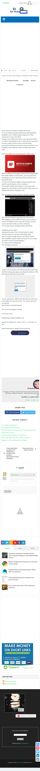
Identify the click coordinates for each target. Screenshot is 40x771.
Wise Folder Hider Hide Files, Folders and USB (15, 438)
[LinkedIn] (38, 755)
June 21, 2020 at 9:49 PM (26, 475)
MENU (7, 3)
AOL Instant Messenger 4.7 (10, 425)
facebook (33, 400)
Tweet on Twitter (29, 412)
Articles (33, 80)
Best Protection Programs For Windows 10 (15, 435)
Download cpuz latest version (27, 449)
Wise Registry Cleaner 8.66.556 (11, 428)
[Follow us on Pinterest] (15, 543)
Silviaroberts (15, 475)
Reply (4, 478)
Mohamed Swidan (10, 681)
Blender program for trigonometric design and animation (19, 430)
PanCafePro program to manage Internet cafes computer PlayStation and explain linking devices (23, 555)
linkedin (27, 400)
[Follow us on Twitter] (7, 543)
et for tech (19, 762)
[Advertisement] (20, 46)
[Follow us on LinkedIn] (23, 543)
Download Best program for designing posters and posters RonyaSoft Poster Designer (13, 453)
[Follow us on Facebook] (3, 543)
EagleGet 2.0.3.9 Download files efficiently (14, 440)
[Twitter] (38, 752)
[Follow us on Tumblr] (19, 543)
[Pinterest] (38, 748)
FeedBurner (24, 743)
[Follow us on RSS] (11, 543)
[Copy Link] (38, 759)
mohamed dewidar (11, 684)
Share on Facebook (14, 412)
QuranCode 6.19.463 (8, 433)
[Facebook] (38, 744)
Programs (20, 84)
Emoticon (7, 491)
